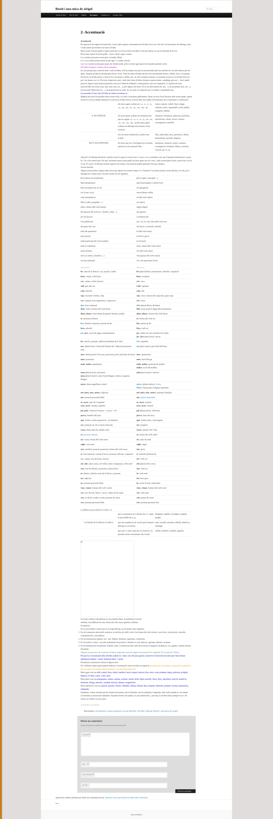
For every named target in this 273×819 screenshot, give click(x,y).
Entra (57, 803)
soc (82, 459)
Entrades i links (117, 15)
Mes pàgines (94, 15)
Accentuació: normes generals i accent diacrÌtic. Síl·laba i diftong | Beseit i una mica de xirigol (136, 711)
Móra (139, 387)
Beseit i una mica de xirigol (73, 9)
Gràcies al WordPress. (136, 814)
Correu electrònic (88, 774)
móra (138, 384)
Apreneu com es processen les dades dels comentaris (126, 797)
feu (82, 323)
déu (138, 305)
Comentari (86, 734)
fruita (158, 384)
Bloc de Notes (74, 15)
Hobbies (83, 15)
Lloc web (84, 785)
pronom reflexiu (91, 434)
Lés (138, 341)
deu (82, 305)
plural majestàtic (148, 397)
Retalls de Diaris (61, 15)
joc (82, 333)
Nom (85, 764)
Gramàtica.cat (105, 15)
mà (137, 346)
